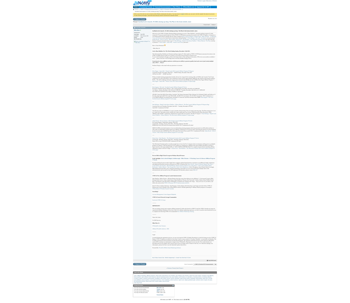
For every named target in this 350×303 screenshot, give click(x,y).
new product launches (155, 280)
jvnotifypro (157, 278)
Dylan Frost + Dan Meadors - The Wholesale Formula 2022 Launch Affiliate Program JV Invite (175, 138)
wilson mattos (158, 281)
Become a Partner (211, 1)
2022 (135, 275)
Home (136, 7)
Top (215, 264)
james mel (168, 277)
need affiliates (137, 280)
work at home (166, 281)
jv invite (136, 278)
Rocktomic (155, 167)
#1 (215, 27)
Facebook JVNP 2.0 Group (158, 200)
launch (168, 278)
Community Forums (146, 7)
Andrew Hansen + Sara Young (166, 167)
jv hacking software (206, 277)
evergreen (204, 275)
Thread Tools (206, 24)
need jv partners (146, 280)
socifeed (198, 280)
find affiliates (210, 275)
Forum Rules (160, 295)
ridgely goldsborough (190, 280)
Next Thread (179, 268)
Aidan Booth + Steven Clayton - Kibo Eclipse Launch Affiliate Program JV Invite (172, 120)
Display (213, 24)
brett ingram (165, 275)
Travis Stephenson (184, 167)
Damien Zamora (180, 165)
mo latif (210, 278)
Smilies (159, 289)
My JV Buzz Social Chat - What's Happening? (163, 257)
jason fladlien (175, 277)
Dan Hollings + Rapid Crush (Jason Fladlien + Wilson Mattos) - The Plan (192, 41)
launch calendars (175, 278)
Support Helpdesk (171, 194)
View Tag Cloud (138, 282)
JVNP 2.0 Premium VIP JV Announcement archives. (176, 183)
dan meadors (185, 275)
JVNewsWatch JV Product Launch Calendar (163, 188)
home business (152, 277)
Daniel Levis (187, 165)
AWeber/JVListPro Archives (159, 229)
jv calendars (189, 277)
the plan (210, 280)
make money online (185, 278)
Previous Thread (171, 268)
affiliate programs (150, 275)
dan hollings (179, 275)
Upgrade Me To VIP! (203, 7)
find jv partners (137, 277)
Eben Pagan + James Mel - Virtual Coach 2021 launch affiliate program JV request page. (174, 81)
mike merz (205, 278)
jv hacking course (197, 277)
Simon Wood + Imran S (193, 164)
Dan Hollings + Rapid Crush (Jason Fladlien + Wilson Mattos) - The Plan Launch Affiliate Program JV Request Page (180, 104)
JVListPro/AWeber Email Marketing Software (170, 247)
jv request (145, 278)
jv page (140, 278)
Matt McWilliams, (171, 165)
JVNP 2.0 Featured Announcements (149, 9)
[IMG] (158, 291)
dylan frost (192, 275)
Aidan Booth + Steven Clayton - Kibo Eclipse (164, 39)
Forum (136, 9)
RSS (168, 229)
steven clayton (204, 280)
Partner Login (201, 1)
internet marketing (161, 277)
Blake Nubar (208, 165)
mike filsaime (199, 278)
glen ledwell (145, 277)
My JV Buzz (176, 7)
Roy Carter (176, 167)
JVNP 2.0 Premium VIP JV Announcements (170, 9)
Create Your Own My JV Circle (183, 257)
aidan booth (159, 275)
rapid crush (181, 280)
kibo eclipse (163, 278)
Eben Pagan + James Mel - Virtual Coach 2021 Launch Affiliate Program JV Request (173, 71)
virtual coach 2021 (150, 281)
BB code (159, 287)
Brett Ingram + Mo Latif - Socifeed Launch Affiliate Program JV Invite (169, 87)
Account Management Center (159, 194)
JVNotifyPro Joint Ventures (159, 226)
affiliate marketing (141, 275)
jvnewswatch (151, 278)
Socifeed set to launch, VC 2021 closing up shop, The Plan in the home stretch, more (164, 21)
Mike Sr (195, 170)
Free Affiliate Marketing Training (185, 211)
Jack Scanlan (163, 165)
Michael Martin (203, 164)
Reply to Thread (139, 19)
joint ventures (182, 277)
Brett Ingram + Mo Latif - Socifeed (196, 38)
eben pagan (198, 275)
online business (174, 280)
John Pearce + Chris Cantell (198, 165)
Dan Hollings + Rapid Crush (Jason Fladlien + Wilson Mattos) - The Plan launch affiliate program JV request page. (184, 114)
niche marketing (166, 280)
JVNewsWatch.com (188, 7)
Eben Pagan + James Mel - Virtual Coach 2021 (171, 42)
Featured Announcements (163, 7)
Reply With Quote (212, 260)
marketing (192, 278)
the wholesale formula (139, 281)
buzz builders (172, 275)
